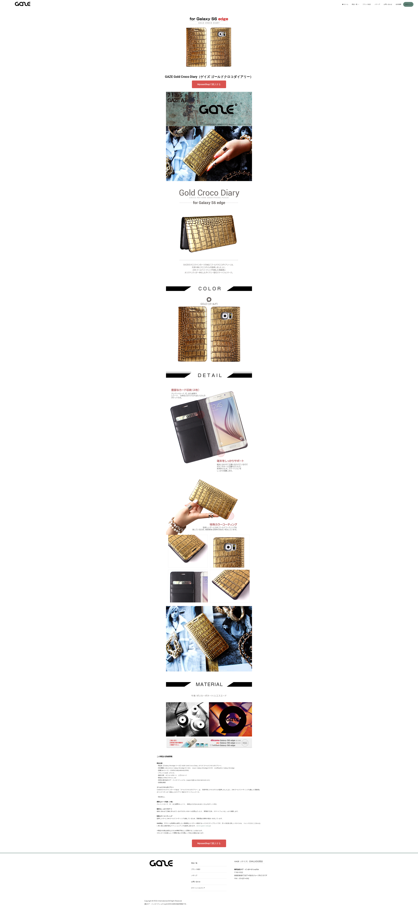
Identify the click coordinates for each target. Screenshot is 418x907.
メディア (377, 4)
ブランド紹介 (367, 4)
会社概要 (398, 4)
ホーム (346, 4)
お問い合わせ (388, 4)
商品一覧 (354, 4)
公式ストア (408, 4)
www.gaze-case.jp (203, 826)
